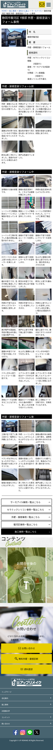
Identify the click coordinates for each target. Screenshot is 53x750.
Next (46, 574)
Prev (7, 574)
